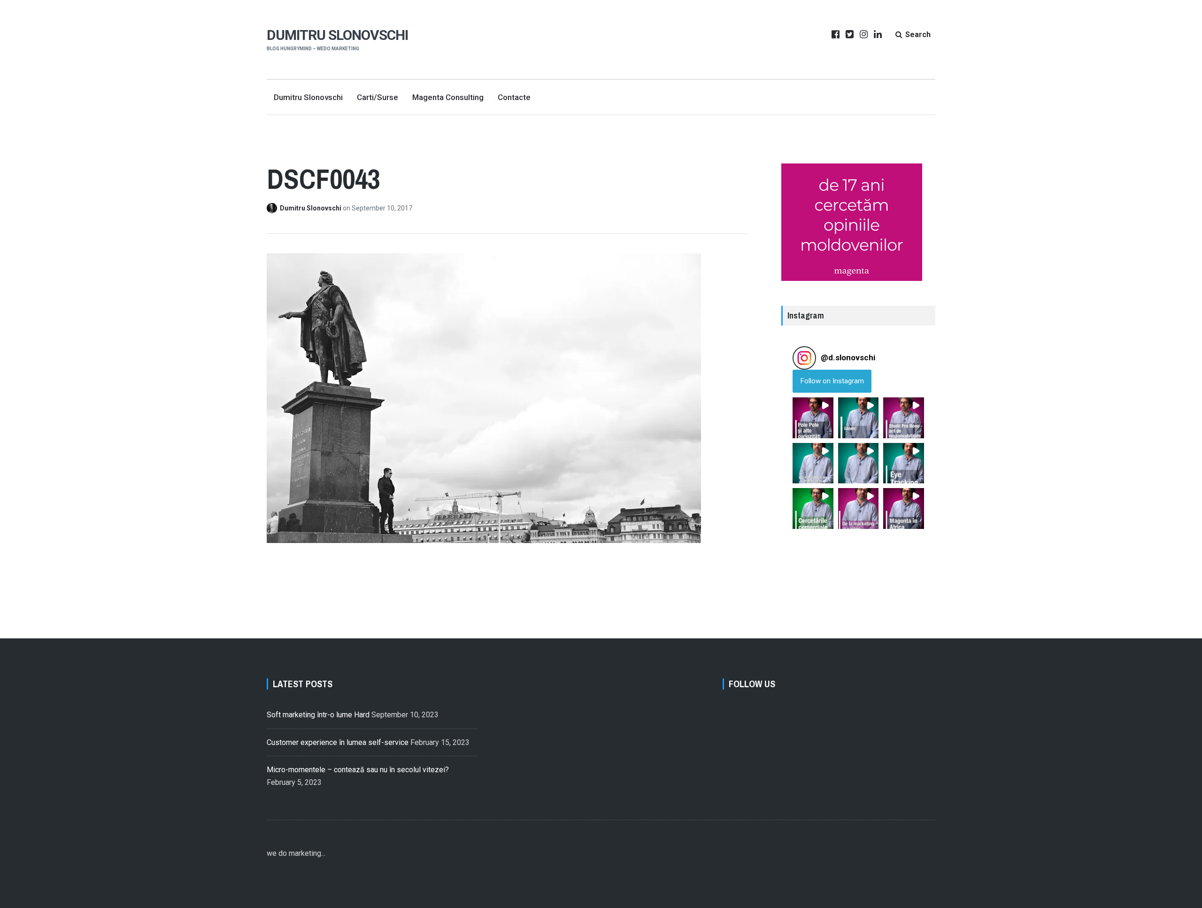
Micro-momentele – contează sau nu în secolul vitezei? (358, 769)
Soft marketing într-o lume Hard (318, 714)
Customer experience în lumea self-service (337, 742)
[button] (813, 417)
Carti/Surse (377, 97)
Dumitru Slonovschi (337, 35)
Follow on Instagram (832, 381)
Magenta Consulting (448, 97)
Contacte (514, 97)
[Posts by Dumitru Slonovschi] (273, 208)
